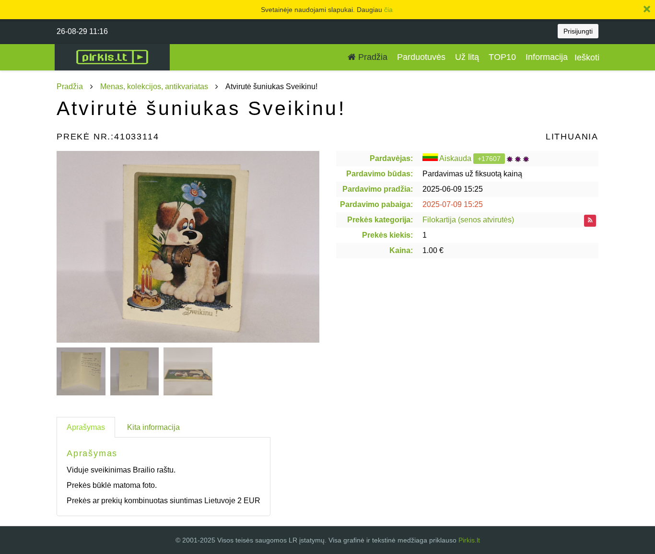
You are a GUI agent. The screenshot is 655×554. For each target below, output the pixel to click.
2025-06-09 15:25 (452, 189)
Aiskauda (455, 158)
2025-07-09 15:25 (452, 204)
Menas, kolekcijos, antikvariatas (154, 86)
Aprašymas (86, 427)
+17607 (489, 158)
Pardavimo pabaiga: (376, 204)
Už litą (467, 57)
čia (388, 9)
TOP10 (502, 57)
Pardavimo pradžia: (377, 189)
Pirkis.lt (469, 540)
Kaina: (401, 250)
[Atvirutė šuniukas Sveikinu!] (188, 247)
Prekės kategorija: (380, 220)
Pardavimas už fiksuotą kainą (472, 174)
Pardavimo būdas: (379, 174)
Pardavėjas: (391, 158)
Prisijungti (578, 31)
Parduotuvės (421, 57)
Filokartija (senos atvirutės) (468, 220)
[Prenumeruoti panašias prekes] (590, 221)
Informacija (547, 57)
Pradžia (371, 57)
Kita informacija (153, 427)
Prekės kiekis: (387, 235)
